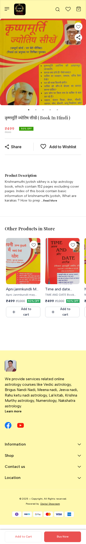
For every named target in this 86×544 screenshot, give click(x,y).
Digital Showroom (50, 503)
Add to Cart (23, 536)
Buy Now (63, 536)
